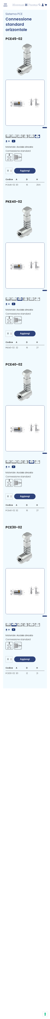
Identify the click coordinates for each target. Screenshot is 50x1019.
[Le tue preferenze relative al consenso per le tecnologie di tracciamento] (45, 1014)
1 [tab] (44, 127)
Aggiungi (25, 171)
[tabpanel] (25, 103)
